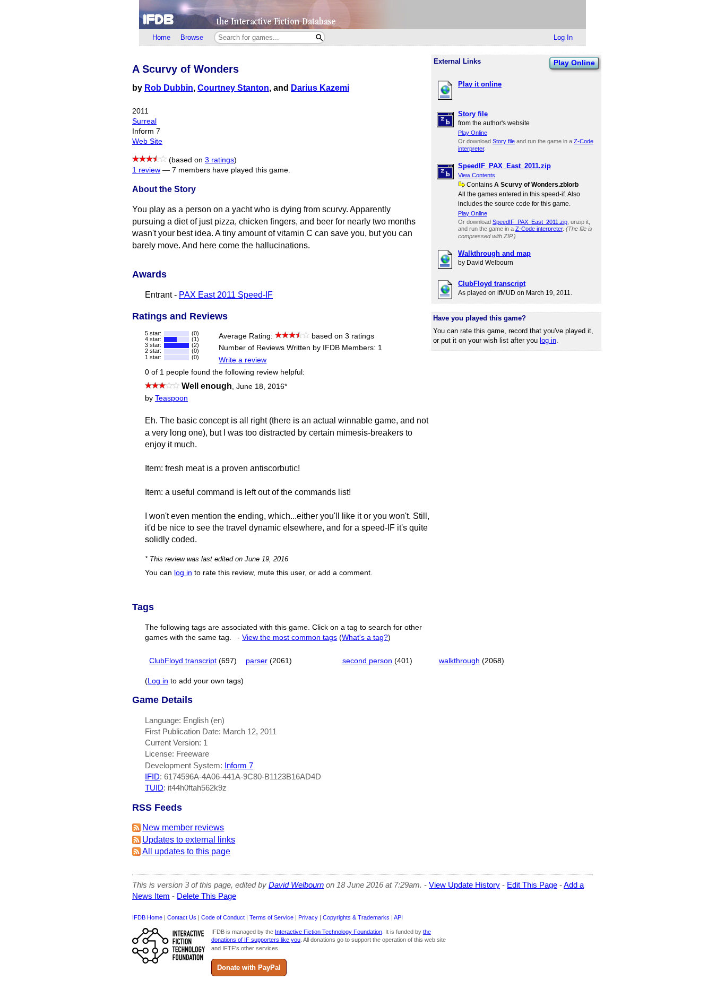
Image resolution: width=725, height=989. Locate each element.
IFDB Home (147, 917)
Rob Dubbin (168, 87)
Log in (158, 681)
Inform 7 (239, 765)
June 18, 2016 (261, 387)
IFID (152, 776)
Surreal (144, 121)
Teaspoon (171, 398)
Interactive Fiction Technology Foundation (328, 932)
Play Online (574, 62)
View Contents (476, 175)
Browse (191, 37)
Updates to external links (188, 839)
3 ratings (219, 160)
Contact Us (181, 917)
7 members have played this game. (231, 170)
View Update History (464, 884)
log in (548, 340)
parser (256, 661)
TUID (154, 787)
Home (161, 37)
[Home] (362, 14)
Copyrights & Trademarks (356, 917)
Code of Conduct (223, 917)
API (398, 917)
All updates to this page (186, 851)
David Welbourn (296, 884)
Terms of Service (271, 917)
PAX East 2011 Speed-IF (226, 294)
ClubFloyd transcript (183, 661)
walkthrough (459, 661)
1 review (146, 170)
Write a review (242, 360)
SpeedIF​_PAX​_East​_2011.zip (530, 222)
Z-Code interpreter (539, 228)
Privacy (308, 917)
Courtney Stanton (233, 87)
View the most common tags (289, 637)
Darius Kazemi (320, 87)
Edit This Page (532, 884)
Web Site (147, 141)
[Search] (319, 37)
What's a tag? (365, 637)
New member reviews (183, 827)
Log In (563, 37)
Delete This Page (206, 895)
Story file (504, 141)
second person (367, 661)
